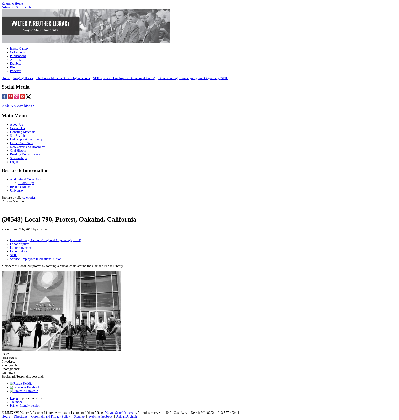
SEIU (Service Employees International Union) (124, 78)
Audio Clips (26, 183)
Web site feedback (100, 416)
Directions (20, 416)
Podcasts (15, 71)
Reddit (27, 383)
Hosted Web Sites (21, 143)
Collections (17, 52)
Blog (13, 67)
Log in (14, 162)
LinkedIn (31, 391)
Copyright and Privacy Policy (50, 416)
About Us (16, 124)
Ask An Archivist (18, 105)
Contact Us (17, 128)
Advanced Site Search (16, 7)
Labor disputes (19, 244)
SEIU (13, 255)
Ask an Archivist (127, 416)
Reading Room (20, 186)
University (17, 190)
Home (6, 78)
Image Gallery (19, 48)
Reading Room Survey (25, 154)
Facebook (33, 387)
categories (29, 197)
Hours (6, 416)
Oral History (18, 150)
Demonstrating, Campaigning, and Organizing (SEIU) (193, 78)
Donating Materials (22, 132)
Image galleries (23, 78)
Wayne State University (120, 412)
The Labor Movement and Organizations (63, 78)
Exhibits (15, 63)
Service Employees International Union (36, 259)
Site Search (17, 135)
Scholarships (18, 158)
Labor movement (21, 247)
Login (14, 398)
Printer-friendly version (25, 405)
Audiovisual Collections (26, 179)
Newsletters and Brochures (27, 147)
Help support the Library (26, 139)
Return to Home (12, 3)
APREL (15, 60)
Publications (18, 56)
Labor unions (18, 251)
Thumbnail (17, 402)
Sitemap (79, 416)
